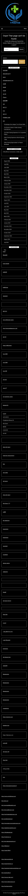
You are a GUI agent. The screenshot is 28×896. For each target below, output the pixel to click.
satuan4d (5, 665)
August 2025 (7, 200)
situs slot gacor (6, 447)
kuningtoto (5, 648)
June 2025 (6, 206)
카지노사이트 (6, 768)
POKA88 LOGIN (6, 117)
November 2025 (7, 190)
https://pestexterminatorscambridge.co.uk (11, 868)
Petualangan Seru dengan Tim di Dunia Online (14, 124)
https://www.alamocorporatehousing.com (10, 823)
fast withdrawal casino (8, 320)
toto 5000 (5, 354)
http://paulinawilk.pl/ (6, 872)
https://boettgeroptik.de (6, 886)
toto (4, 110)
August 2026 (7, 161)
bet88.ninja (5, 287)
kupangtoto (5, 529)
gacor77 (5, 388)
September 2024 (8, 236)
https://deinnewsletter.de (7, 859)
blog (5, 250)
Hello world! (19, 151)
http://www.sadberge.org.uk (7, 809)
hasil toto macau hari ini (8, 455)
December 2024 (7, 226)
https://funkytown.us (6, 837)
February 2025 (7, 219)
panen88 (5, 100)
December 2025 (7, 187)
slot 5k (4, 94)
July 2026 (6, 164)
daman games (6, 563)
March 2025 (7, 216)
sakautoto (5, 571)
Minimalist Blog (16, 892)
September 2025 (8, 197)
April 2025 (6, 213)
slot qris (5, 379)
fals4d (4, 87)
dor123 (4, 337)
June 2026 (6, 167)
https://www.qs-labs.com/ (7, 877)
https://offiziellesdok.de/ (6, 832)
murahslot (5, 554)
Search (5, 58)
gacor (4, 77)
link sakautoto (6, 520)
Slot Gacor (5, 423)
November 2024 (7, 229)
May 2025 (6, 210)
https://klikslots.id (5, 846)
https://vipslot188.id (5, 850)
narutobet (5, 546)
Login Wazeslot (6, 640)
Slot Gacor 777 (6, 503)
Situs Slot (5, 614)
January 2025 (7, 223)
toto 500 (5, 371)
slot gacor (5, 481)
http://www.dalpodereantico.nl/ (8, 841)
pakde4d (5, 272)
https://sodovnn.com (8, 717)
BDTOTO (5, 311)
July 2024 (6, 242)
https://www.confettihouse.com (8, 796)
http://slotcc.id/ (4, 800)
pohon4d (5, 743)
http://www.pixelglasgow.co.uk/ (10, 328)
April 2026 (6, 174)
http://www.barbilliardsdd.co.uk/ (8, 805)
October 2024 (7, 232)
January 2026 (7, 183)
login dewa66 (6, 263)
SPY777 (5, 107)
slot (4, 104)
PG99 (4, 251)
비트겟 (4, 623)
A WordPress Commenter (9, 151)
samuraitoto (6, 417)
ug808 (4, 512)
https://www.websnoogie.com (8, 881)
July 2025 (6, 203)
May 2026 (6, 170)
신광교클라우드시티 (8, 631)
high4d (4, 413)
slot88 (4, 84)
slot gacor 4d (6, 751)
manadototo (6, 708)
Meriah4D (5, 255)
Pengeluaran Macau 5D (8, 420)
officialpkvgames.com (8, 80)
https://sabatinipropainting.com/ (8, 827)
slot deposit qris (7, 657)
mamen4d (5, 430)
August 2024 (7, 239)
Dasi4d (4, 592)
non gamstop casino (8, 396)
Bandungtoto (6, 674)
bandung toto (6, 725)
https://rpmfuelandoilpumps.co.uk (9, 814)
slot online (5, 472)
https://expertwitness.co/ (7, 863)
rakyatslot (5, 296)
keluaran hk (5, 405)
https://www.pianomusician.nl (10, 785)
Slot (4, 464)
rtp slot (4, 433)
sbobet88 (5, 70)
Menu (25, 28)
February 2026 (7, 180)
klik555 (4, 426)
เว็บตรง (4, 97)
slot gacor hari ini (7, 600)
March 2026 (7, 177)
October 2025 (7, 193)
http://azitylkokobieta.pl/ (7, 819)
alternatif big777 (7, 73)
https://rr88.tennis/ (7, 345)
